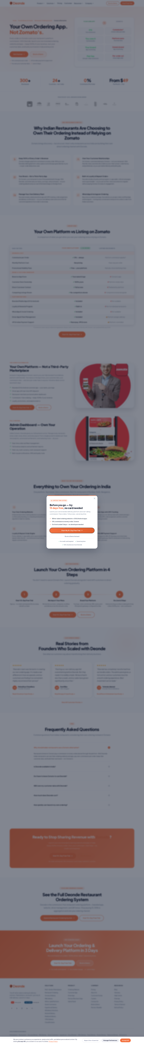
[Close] (94, 498)
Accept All (125, 1040)
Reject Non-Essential (91, 1040)
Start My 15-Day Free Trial (70, 530)
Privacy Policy (53, 1041)
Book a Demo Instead (72, 536)
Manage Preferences (110, 1040)
